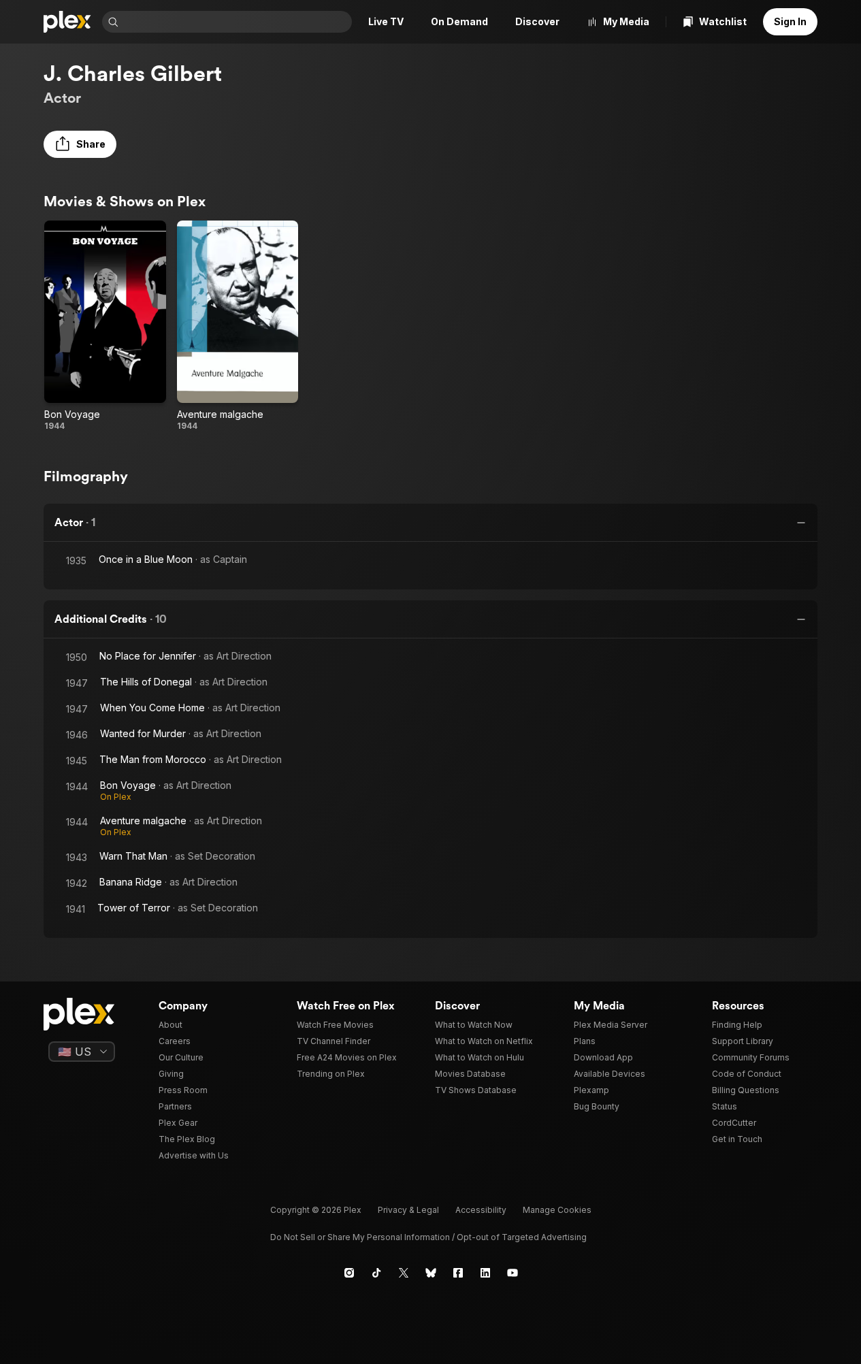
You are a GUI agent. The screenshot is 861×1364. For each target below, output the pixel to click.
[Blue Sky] (430, 1272)
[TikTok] (376, 1272)
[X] (403, 1272)
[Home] (67, 21)
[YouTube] (512, 1272)
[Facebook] (458, 1272)
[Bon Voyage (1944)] (105, 326)
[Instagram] (349, 1272)
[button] (80, 144)
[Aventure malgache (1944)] (238, 326)
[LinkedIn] (485, 1272)
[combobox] (236, 22)
